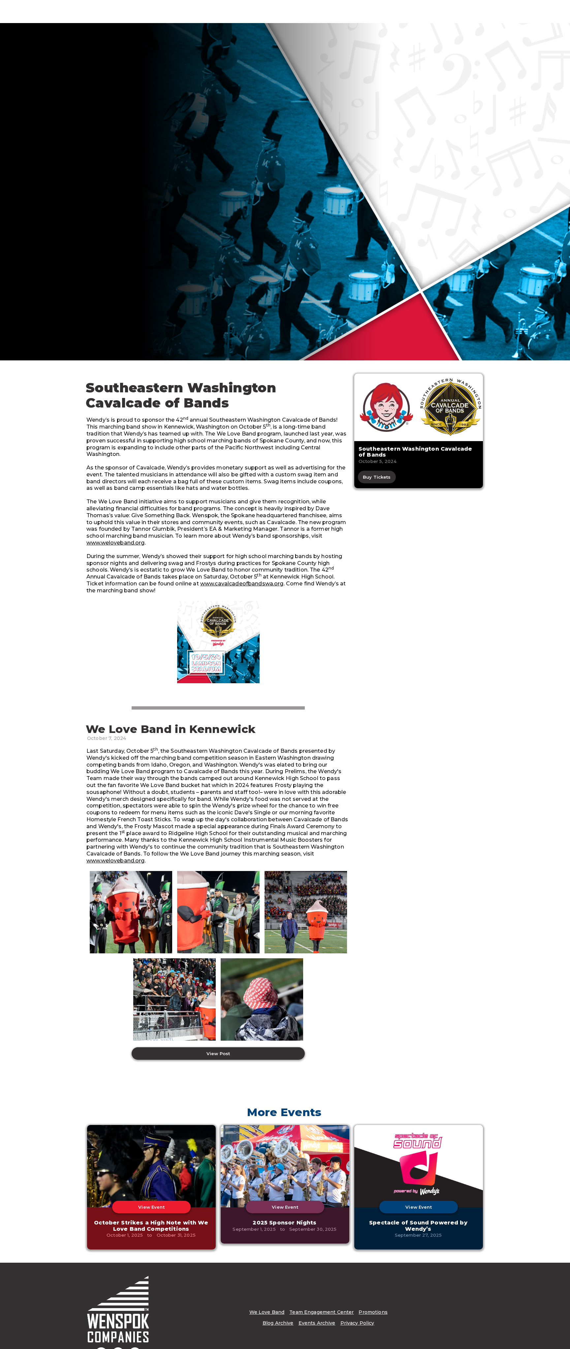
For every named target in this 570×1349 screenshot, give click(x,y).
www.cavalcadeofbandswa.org (242, 583)
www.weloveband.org (115, 543)
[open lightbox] (218, 642)
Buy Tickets (377, 477)
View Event (151, 1207)
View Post (218, 1053)
